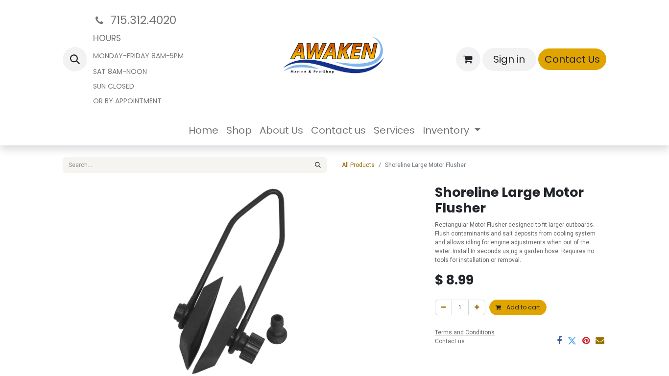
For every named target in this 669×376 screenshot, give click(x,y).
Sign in (509, 59)
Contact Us (572, 59)
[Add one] (476, 307)
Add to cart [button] (522, 307)
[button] (75, 59)
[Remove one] (443, 307)
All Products (358, 165)
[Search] (318, 165)
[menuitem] (203, 130)
